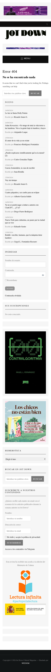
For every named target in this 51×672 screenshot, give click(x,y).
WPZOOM (25, 663)
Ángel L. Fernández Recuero (25, 241)
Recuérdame (12, 280)
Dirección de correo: (13, 524)
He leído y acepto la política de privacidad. (23, 537)
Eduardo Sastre (20, 226)
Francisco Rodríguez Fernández (26, 144)
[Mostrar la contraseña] (42, 274)
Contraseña (9, 270)
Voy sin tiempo (11, 180)
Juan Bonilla (19, 171)
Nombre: (8, 513)
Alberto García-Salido (22, 196)
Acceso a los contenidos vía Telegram (20, 549)
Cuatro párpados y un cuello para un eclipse (22, 192)
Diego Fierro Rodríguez (23, 211)
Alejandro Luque (20, 132)
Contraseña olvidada (13, 295)
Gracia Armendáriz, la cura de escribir (20, 168)
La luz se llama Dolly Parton (16, 113)
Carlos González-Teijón (23, 159)
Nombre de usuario (12, 260)
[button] (25, 58)
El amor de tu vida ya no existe (17, 141)
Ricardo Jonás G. (21, 117)
